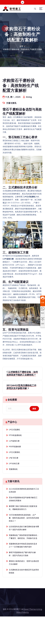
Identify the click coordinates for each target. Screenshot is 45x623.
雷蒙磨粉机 (13, 469)
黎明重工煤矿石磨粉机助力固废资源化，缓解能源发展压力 (23, 507)
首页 (21, 46)
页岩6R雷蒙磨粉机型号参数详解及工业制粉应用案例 (23, 499)
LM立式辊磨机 (14, 429)
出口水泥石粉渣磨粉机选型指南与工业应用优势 (24, 490)
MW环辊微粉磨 (15, 446)
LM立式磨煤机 (14, 452)
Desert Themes (30, 609)
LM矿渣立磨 (13, 458)
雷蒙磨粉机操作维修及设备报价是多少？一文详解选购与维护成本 (23, 545)
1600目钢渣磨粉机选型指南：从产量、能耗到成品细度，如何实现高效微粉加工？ (24, 518)
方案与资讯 (11, 103)
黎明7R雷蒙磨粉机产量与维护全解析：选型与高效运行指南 (22, 553)
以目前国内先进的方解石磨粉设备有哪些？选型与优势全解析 (24, 528)
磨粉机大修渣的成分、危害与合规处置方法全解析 (24, 562)
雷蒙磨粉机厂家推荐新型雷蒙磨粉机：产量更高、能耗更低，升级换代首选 (24, 536)
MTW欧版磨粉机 (15, 435)
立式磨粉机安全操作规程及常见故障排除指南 (24, 571)
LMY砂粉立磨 (14, 463)
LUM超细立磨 (14, 441)
